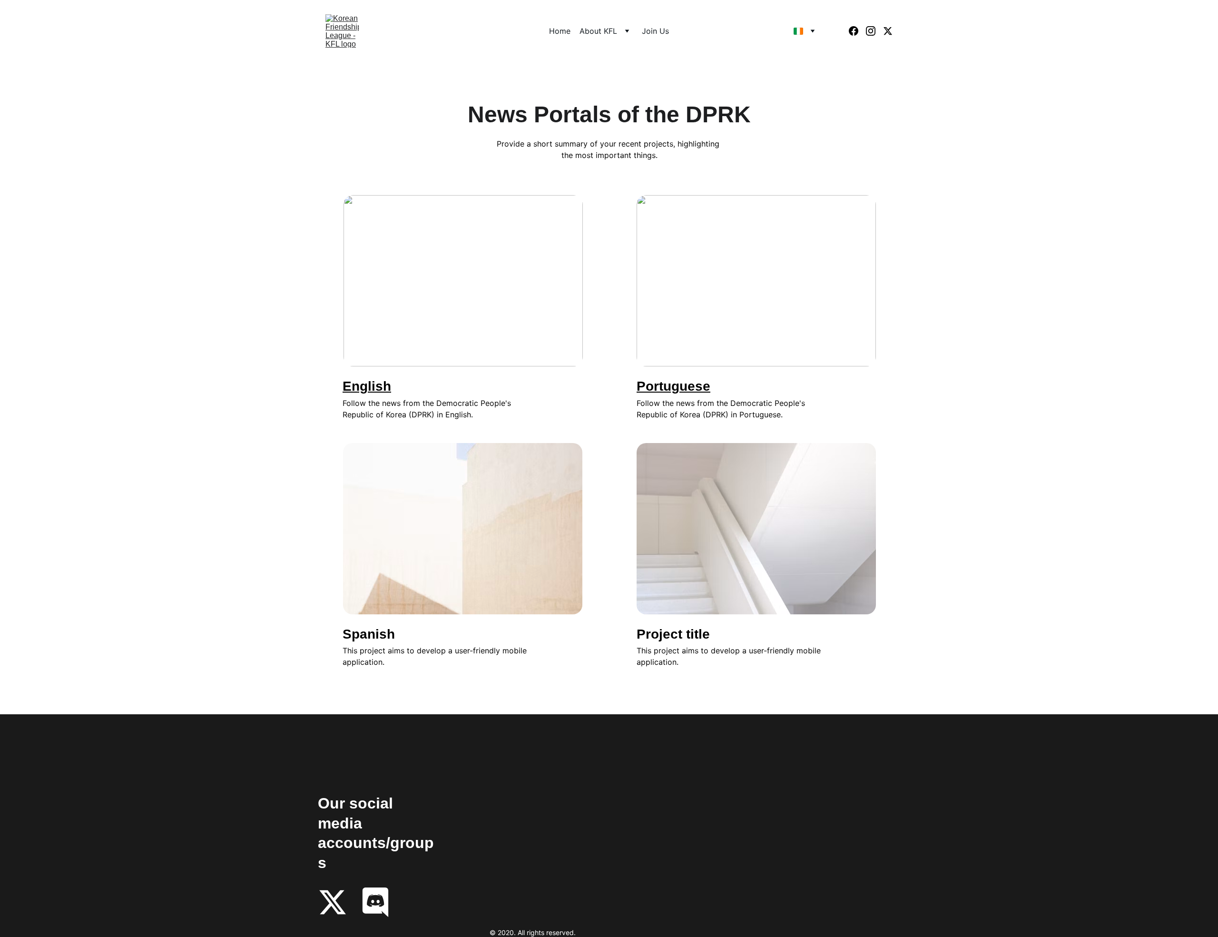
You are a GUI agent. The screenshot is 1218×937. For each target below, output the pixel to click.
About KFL (598, 31)
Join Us (655, 31)
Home (559, 31)
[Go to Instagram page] (874, 31)
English (367, 386)
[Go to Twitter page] (888, 31)
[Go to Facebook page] (857, 31)
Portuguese (673, 386)
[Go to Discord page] (375, 902)
